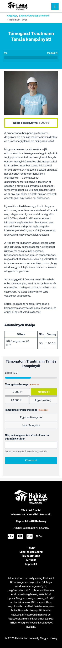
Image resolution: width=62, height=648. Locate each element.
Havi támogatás (31, 425)
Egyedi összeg (43, 400)
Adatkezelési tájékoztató (37, 514)
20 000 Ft (16, 400)
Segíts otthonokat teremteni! (34, 15)
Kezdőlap (12, 15)
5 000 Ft (17, 391)
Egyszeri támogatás (31, 417)
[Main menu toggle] (55, 6)
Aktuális (31, 559)
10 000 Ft (43, 391)
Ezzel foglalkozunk (31, 551)
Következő (31, 460)
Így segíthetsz (31, 555)
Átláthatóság (38, 521)
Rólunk (31, 547)
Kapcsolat (22, 521)
